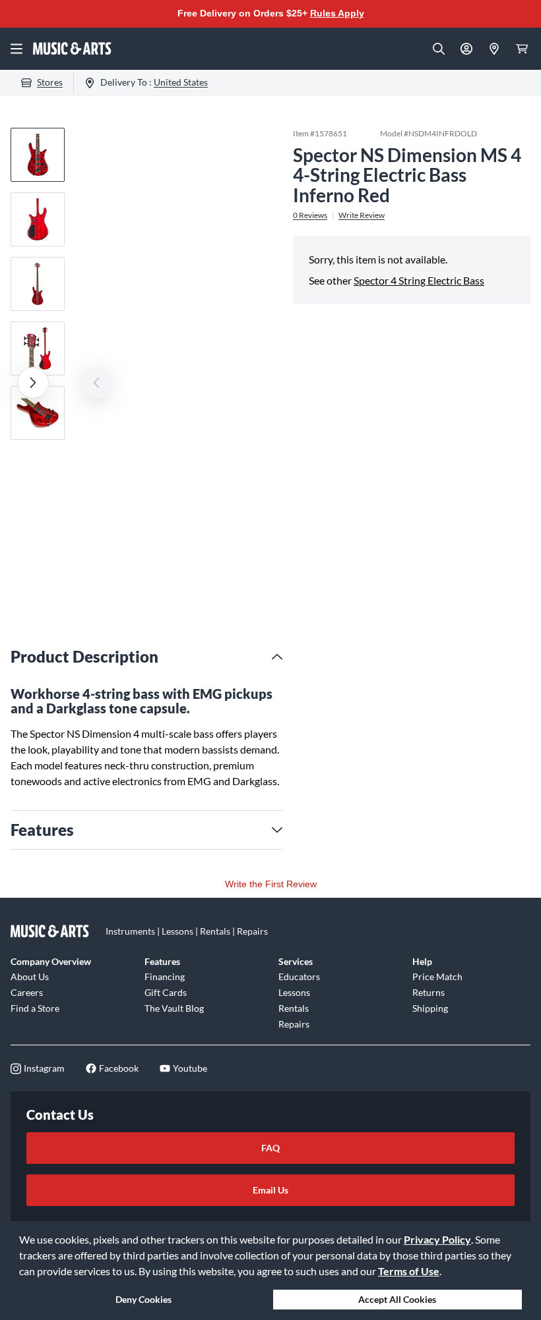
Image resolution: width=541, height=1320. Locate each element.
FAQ (270, 1147)
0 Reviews (310, 215)
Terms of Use (408, 1271)
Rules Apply (337, 13)
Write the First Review (271, 884)
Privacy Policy (437, 1239)
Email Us (270, 1190)
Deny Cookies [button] (143, 1299)
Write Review (361, 215)
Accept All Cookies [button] (397, 1299)
